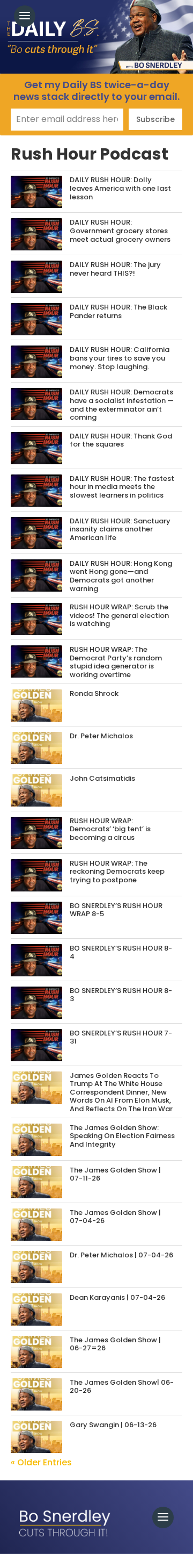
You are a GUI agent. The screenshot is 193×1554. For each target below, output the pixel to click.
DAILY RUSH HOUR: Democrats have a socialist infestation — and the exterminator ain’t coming (122, 404)
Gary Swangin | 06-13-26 (113, 1425)
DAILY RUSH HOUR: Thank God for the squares (121, 440)
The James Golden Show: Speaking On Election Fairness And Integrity (122, 1136)
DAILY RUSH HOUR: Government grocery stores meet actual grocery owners (120, 230)
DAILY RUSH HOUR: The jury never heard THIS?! (115, 269)
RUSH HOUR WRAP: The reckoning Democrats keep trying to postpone (117, 871)
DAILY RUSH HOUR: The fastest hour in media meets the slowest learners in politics (122, 486)
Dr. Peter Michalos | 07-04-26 (121, 1255)
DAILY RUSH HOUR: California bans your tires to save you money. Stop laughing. (119, 357)
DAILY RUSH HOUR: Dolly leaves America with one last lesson (120, 188)
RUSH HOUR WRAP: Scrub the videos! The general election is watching (119, 615)
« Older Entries (41, 1462)
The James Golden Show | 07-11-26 (115, 1174)
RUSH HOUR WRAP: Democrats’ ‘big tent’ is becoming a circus (110, 829)
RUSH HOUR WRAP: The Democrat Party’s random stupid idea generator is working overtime (116, 662)
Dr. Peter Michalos (101, 736)
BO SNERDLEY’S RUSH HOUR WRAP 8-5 (116, 910)
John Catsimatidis (102, 778)
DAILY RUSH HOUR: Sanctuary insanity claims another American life (120, 529)
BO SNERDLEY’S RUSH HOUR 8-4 (121, 952)
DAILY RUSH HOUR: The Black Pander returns (118, 311)
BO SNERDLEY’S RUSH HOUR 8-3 (121, 994)
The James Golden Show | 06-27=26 (115, 1344)
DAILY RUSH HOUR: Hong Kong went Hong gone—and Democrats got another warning (121, 576)
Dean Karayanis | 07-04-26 (117, 1297)
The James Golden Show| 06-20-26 (122, 1386)
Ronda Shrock (94, 693)
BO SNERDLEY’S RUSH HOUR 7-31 (121, 1037)
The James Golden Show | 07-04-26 (115, 1216)
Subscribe (155, 119)
